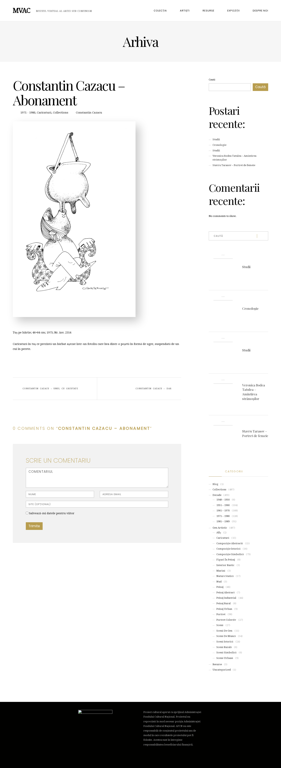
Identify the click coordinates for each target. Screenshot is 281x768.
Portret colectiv (226, 619)
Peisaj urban (224, 608)
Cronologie (219, 145)
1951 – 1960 (223, 505)
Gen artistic (220, 527)
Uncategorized (222, 669)
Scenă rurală (224, 647)
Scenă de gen (224, 630)
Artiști (185, 10)
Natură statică (225, 576)
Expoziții (233, 10)
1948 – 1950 (223, 499)
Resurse (208, 10)
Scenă (219, 625)
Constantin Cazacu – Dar (153, 388)
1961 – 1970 (223, 510)
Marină (220, 570)
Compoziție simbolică (230, 554)
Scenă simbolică (226, 652)
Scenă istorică (224, 641)
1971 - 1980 (27, 112)
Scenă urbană (224, 658)
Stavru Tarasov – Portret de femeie (234, 165)
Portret (220, 614)
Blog (215, 484)
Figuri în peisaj (225, 559)
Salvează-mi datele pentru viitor (51, 513)
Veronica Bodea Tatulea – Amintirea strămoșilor (253, 392)
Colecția (160, 10)
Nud (219, 581)
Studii (216, 139)
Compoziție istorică (228, 548)
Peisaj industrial (226, 597)
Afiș (218, 532)
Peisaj (219, 587)
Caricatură (44, 112)
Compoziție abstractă (229, 543)
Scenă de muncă (226, 636)
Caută (212, 79)
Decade (217, 495)
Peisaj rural (223, 603)
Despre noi (260, 10)
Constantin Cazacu (89, 112)
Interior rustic (225, 565)
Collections (60, 112)
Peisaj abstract (225, 592)
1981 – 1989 (223, 521)
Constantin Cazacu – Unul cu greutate (50, 388)
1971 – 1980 (223, 516)
